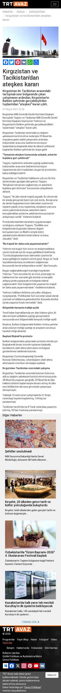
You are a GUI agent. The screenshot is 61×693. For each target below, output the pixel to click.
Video (54, 639)
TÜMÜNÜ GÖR (29, 622)
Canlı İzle (7, 643)
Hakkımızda (23, 648)
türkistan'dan (36, 11)
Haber (34, 639)
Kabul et (52, 675)
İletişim (10, 648)
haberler (8, 11)
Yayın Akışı (22, 639)
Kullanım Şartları (11, 653)
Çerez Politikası (11, 659)
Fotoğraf (44, 639)
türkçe (21, 11)
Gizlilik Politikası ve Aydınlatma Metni (22, 656)
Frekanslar (37, 648)
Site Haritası (51, 648)
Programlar (9, 639)
